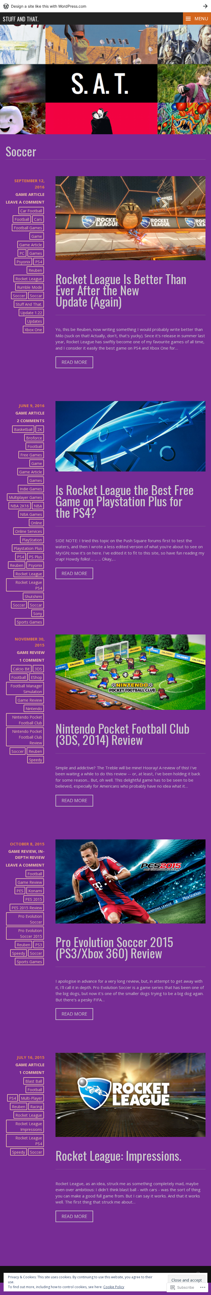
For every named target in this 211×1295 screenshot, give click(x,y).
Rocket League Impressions (28, 1126)
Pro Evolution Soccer (30, 919)
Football (22, 219)
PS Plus (35, 556)
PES (19, 890)
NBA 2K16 (19, 505)
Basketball (23, 429)
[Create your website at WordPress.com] (105, 6)
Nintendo (34, 708)
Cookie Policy (113, 1287)
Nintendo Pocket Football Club (27, 719)
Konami (35, 890)
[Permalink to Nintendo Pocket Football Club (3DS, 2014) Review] (130, 708)
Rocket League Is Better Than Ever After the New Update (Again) (120, 289)
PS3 (38, 944)
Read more (71, 363)
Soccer (19, 295)
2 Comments (31, 420)
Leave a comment (25, 202)
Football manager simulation (26, 688)
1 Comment (32, 660)
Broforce (34, 438)
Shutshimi (33, 596)
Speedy (35, 759)
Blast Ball (33, 1081)
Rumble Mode (29, 287)
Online (36, 522)
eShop (36, 677)
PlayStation (32, 539)
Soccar (36, 295)
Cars (38, 219)
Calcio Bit (21, 668)
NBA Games (31, 514)
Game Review (31, 652)
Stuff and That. (20, 19)
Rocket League (28, 278)
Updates (34, 321)
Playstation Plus (28, 548)
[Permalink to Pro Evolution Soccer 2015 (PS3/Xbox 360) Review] (130, 922)
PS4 (38, 261)
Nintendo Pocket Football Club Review (27, 737)
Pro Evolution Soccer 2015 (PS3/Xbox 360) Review (114, 947)
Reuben (35, 270)
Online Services (28, 531)
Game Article (30, 194)
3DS (38, 668)
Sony (37, 613)
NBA (38, 505)
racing (36, 1106)
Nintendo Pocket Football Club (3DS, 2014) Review (122, 733)
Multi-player (31, 1098)
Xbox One (33, 329)
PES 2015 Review (27, 907)
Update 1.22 (31, 312)
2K (39, 429)
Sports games (29, 622)
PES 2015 (33, 899)
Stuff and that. (29, 304)
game (36, 236)
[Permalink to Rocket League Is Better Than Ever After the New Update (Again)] (130, 258)
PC (22, 253)
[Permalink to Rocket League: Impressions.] (130, 1135)
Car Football (31, 210)
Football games (28, 227)
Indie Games (31, 488)
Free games (31, 455)
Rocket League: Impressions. (118, 1155)
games (35, 253)
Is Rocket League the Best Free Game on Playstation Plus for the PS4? (124, 500)
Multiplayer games (25, 497)
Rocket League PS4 (28, 585)
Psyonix (23, 261)
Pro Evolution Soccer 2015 (30, 933)
